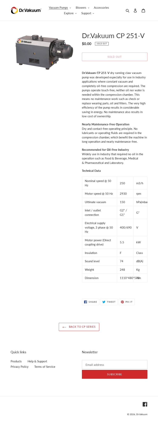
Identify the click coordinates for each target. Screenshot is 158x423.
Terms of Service (44, 366)
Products (16, 361)
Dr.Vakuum (141, 414)
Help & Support (37, 361)
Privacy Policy (20, 366)
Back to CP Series (82, 326)
